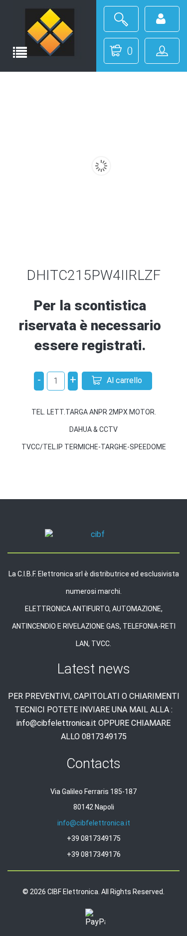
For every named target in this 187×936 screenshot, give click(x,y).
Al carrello (124, 380)
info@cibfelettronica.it (93, 823)
